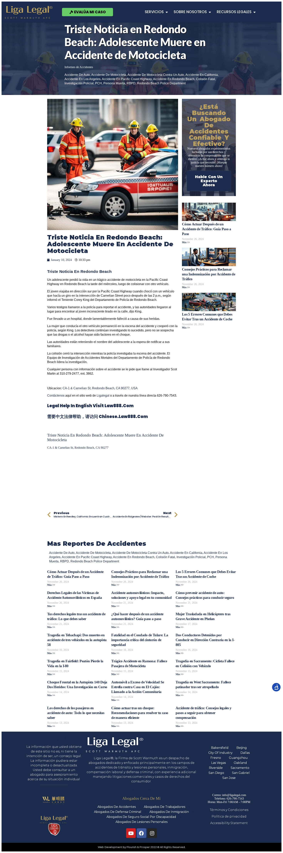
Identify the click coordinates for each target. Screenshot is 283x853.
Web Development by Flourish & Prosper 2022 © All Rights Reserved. (141, 847)
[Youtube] (131, 833)
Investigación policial (79, 83)
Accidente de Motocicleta (108, 74)
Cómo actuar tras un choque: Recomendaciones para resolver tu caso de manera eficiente (139, 713)
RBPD (131, 83)
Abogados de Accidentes (116, 807)
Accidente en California (201, 74)
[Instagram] (152, 833)
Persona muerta (114, 83)
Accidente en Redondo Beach (173, 79)
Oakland (240, 763)
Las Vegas (218, 763)
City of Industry (220, 753)
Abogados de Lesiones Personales (141, 822)
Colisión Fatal (205, 79)
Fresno (215, 758)
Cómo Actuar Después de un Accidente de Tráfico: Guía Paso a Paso (206, 229)
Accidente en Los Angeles (82, 79)
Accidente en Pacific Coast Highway (127, 79)
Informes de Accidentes (78, 67)
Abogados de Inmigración (169, 812)
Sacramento (240, 768)
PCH (98, 83)
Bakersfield (220, 748)
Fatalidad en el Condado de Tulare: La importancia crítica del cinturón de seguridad (139, 640)
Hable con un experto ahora (209, 180)
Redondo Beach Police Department (161, 83)
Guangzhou (238, 758)
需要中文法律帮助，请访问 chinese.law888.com (97, 417)
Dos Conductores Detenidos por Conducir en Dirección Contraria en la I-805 (205, 640)
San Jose (229, 778)
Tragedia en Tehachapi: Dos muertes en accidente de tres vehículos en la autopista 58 (77, 640)
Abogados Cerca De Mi (141, 798)
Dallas (245, 753)
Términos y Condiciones (229, 810)
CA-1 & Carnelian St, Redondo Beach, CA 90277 (77, 447)
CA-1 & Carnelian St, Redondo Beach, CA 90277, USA (100, 388)
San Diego (216, 773)
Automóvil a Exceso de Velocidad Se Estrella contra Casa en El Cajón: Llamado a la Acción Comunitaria (137, 687)
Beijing (241, 748)
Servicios (154, 11)
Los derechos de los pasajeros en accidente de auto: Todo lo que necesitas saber (75, 713)
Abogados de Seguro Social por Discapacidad (141, 817)
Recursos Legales (234, 11)
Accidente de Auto (77, 74)
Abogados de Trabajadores (164, 807)
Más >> (186, 242)
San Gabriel (241, 773)
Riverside (216, 768)
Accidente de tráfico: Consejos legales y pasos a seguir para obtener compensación (204, 713)
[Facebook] (141, 833)
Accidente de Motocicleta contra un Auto (155, 74)
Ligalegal (103, 395)
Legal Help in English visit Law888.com (90, 406)
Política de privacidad (229, 816)
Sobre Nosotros (190, 11)
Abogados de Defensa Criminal (117, 812)
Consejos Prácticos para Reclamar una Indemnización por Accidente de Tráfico (208, 274)
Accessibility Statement (229, 823)
